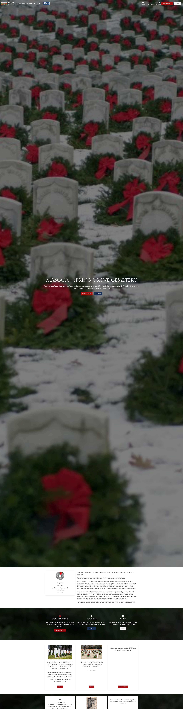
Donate (177, 3)
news (23, 3)
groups (36, 3)
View (60, 686)
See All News (123, 686)
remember (29, 3)
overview (18, 3)
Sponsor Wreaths (167, 3)
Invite (123, 628)
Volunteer (98, 293)
